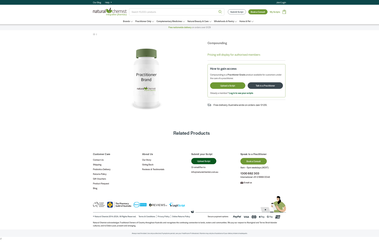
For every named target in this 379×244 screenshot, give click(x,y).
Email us (248, 182)
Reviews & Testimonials (153, 169)
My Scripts (275, 11)
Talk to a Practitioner (265, 85)
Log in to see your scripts (241, 92)
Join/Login (281, 2)
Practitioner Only (143, 21)
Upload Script (203, 161)
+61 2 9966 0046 (261, 176)
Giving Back (147, 164)
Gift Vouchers (99, 178)
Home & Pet (245, 21)
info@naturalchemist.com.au (204, 171)
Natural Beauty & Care (198, 21)
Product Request (101, 183)
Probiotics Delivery (101, 169)
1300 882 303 (249, 173)
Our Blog (97, 2)
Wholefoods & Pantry (224, 21)
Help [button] (107, 2)
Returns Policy (99, 173)
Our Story (146, 159)
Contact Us (98, 159)
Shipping (97, 164)
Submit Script (236, 11)
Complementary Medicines (169, 21)
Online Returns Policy (181, 216)
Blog (95, 188)
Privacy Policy (164, 216)
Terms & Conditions (147, 216)
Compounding (217, 43)
